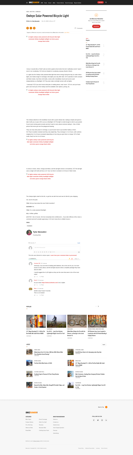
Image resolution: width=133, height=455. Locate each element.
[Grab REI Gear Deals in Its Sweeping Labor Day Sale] (71, 352)
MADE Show (29, 329)
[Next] (98, 306)
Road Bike (28, 430)
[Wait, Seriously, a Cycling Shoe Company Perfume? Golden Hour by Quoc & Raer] (71, 374)
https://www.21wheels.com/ (50, 282)
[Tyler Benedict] (29, 233)
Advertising (56, 433)
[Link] (50, 252)
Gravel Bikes (37, 349)
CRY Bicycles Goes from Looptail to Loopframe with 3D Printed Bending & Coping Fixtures (93, 74)
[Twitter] (97, 419)
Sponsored (78, 349)
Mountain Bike (42, 427)
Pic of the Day (29, 424)
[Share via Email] (34, 28)
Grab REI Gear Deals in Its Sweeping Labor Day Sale (88, 352)
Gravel (49, 2)
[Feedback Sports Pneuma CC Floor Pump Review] (29, 374)
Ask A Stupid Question (58, 427)
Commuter (29, 225)
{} (52, 251)
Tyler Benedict (35, 21)
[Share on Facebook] (27, 28)
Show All (104, 344)
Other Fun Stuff (42, 422)
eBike (54, 2)
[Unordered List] (44, 252)
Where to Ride (29, 427)
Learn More (66, 32)
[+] (54, 251)
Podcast (55, 430)
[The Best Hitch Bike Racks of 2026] (29, 363)
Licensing (98, 448)
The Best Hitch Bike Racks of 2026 (43, 363)
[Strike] (41, 252)
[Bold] (35, 252)
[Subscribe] (106, 419)
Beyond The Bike (79, 371)
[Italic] (37, 252)
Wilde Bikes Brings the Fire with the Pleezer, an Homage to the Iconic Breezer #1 (93, 65)
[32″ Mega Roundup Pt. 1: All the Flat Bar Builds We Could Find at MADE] (36, 321)
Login (78, 242)
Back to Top (101, 407)
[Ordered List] (43, 252)
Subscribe (101, 2)
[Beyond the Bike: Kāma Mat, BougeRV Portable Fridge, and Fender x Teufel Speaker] (29, 385)
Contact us (55, 422)
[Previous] (96, 306)
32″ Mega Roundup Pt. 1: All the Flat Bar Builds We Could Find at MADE (93, 46)
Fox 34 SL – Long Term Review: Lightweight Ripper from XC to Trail (93, 55)
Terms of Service (104, 448)
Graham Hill (37, 263)
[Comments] (75, 28)
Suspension (49, 329)
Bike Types (28, 419)
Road (45, 2)
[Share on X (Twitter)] (31, 28)
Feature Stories (60, 2)
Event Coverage (69, 2)
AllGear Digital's (36, 441)
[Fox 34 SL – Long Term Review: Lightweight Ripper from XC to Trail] (56, 321)
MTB (42, 2)
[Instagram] (101, 419)
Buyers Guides (77, 2)
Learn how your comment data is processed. (63, 255)
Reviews (41, 424)
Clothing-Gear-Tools (39, 371)
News (102, 329)
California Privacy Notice (89, 448)
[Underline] (39, 252)
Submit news (56, 424)
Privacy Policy (81, 448)
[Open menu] (27, 3)
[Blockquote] (46, 252)
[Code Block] (48, 252)
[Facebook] (93, 419)
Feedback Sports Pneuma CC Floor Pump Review (46, 374)
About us (55, 419)
